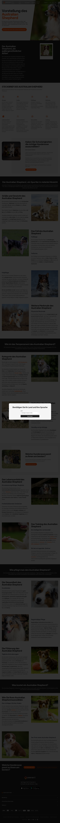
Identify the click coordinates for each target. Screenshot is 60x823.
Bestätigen (30, 416)
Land (21, 410)
